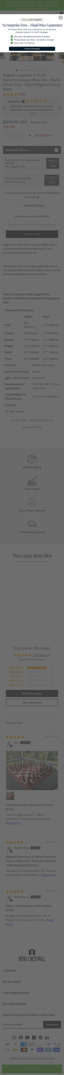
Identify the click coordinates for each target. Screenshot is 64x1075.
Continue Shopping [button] (32, 49)
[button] (60, 17)
